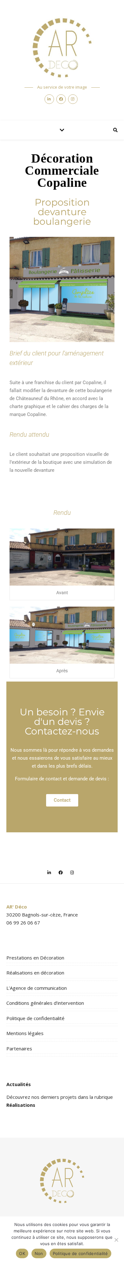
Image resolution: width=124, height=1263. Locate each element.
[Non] (116, 1240)
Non (39, 1253)
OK (22, 1253)
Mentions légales (25, 1033)
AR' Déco (16, 906)
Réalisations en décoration (35, 972)
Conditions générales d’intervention (45, 1003)
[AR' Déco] (62, 48)
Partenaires (19, 1048)
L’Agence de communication (36, 988)
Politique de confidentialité (35, 1018)
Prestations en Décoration (35, 957)
